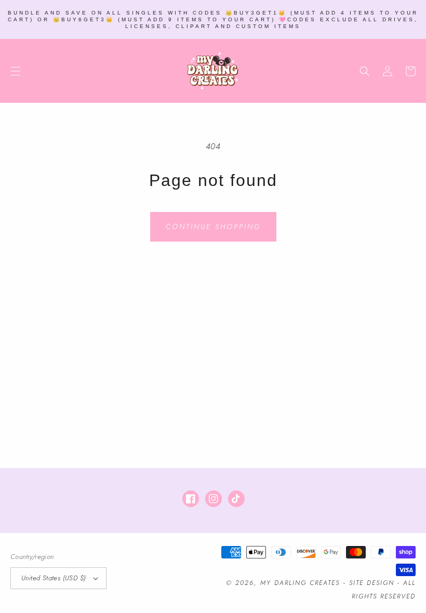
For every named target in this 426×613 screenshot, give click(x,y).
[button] (15, 71)
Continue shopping (213, 226)
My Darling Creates (300, 583)
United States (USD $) (53, 578)
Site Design (371, 583)
